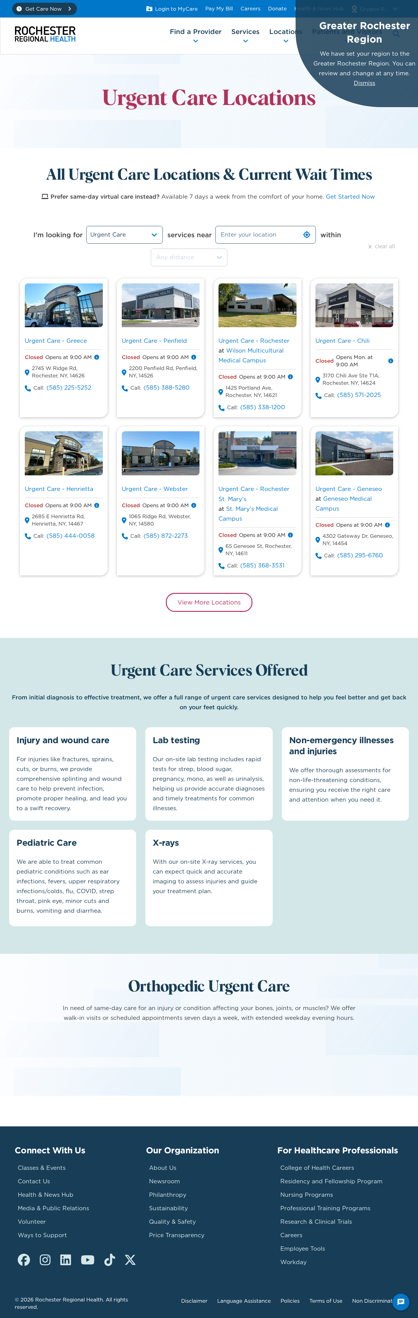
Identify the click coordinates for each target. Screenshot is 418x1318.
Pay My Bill (219, 9)
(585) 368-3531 (262, 565)
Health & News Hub (45, 1194)
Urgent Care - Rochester (253, 340)
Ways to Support (42, 1235)
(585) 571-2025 (359, 395)
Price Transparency (176, 1235)
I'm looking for (58, 234)
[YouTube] (88, 1260)
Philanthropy (167, 1194)
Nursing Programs (306, 1194)
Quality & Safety (172, 1221)
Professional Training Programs (325, 1208)
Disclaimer (194, 1301)
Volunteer (32, 1221)
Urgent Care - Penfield (154, 340)
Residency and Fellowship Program (331, 1181)
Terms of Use (325, 1301)
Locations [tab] (285, 31)
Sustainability (168, 1208)
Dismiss (364, 83)
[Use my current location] (306, 234)
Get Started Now (350, 196)
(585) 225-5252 (69, 387)
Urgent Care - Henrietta (59, 488)
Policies (290, 1301)
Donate (277, 9)
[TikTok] (109, 1260)
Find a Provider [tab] (196, 31)
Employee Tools (302, 1248)
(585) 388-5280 (167, 387)
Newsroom (164, 1181)
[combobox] (189, 257)
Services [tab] (245, 31)
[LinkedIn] (65, 1260)
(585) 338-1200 (262, 407)
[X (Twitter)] (130, 1260)
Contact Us (34, 1181)
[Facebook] (24, 1260)
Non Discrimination (376, 1301)
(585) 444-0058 (71, 535)
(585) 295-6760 (360, 555)
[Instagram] (45, 1260)
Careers (250, 9)
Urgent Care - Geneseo (348, 488)
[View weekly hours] (96, 357)
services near (189, 234)
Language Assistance (244, 1301)
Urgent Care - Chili (342, 340)
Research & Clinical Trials (316, 1221)
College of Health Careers (317, 1167)
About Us (162, 1167)
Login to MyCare (176, 9)
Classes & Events (41, 1167)
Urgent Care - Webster (155, 488)
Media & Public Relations (53, 1208)
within (330, 234)
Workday (293, 1262)
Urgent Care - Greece (56, 340)
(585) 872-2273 (166, 535)
